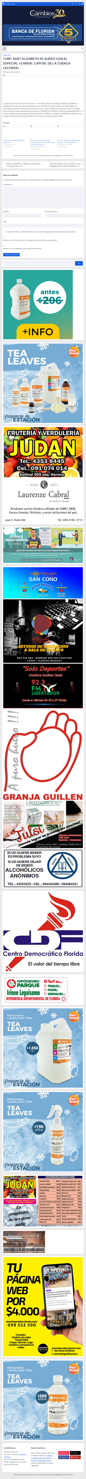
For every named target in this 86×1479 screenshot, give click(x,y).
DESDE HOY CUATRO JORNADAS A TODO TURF (13, 141)
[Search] (82, 48)
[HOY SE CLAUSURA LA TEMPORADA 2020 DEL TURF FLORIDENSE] (69, 132)
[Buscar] (79, 263)
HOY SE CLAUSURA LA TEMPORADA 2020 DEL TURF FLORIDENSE (68, 141)
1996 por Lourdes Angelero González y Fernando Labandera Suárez (42, 1458)
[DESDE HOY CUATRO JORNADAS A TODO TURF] (15, 132)
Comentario (8, 184)
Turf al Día (6, 55)
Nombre (6, 211)
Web (4, 221)
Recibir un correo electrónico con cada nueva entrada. (22, 248)
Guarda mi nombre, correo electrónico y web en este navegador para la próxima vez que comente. (41, 231)
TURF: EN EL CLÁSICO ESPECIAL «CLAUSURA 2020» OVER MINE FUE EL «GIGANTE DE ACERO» (42, 142)
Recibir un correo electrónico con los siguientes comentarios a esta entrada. (30, 240)
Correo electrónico (51, 211)
